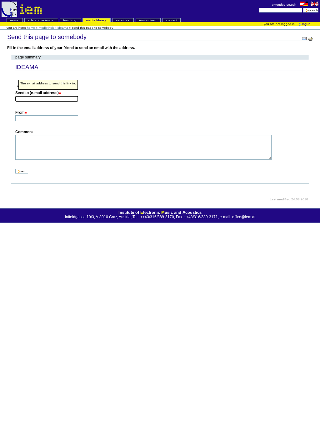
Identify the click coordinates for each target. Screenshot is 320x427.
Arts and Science (41, 20)
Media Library (96, 20)
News (14, 20)
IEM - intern (148, 20)
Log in (305, 24)
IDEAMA (63, 27)
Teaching (70, 20)
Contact (171, 20)
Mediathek (47, 27)
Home (31, 27)
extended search (284, 4)
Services (123, 20)
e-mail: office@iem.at (237, 217)
